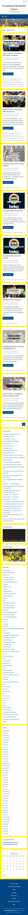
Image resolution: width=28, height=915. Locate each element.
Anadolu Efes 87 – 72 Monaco (10, 499)
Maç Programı (14, 895)
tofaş (4, 703)
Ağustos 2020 (6, 817)
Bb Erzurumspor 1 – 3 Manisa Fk (10, 497)
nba (4, 684)
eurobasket (5, 619)
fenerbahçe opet (6, 647)
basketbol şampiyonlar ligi (9, 593)
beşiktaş (5, 598)
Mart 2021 (5, 803)
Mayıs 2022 (5, 770)
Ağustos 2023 (6, 735)
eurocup (5, 621)
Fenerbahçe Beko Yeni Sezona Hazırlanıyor (13, 455)
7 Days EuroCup (6, 570)
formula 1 (5, 654)
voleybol (5, 721)
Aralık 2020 (5, 810)
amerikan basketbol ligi (8, 572)
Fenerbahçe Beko (14, 883)
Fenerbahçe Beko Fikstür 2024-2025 (11, 434)
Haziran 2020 (6, 821)
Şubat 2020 (5, 831)
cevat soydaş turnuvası (8, 605)
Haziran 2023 (6, 740)
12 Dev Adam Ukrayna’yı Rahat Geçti (11, 462)
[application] (14, 535)
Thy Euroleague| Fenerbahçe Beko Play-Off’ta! (14, 501)
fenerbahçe (5, 626)
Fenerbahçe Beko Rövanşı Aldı (13, 211)
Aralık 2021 (5, 782)
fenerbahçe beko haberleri (12, 84)
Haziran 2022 (6, 768)
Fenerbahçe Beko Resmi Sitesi (10, 844)
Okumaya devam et (8, 74)
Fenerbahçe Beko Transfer (9, 439)
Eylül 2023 (5, 733)
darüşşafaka (6, 610)
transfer (4, 705)
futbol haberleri (6, 661)
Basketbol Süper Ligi (8, 596)
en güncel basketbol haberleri (10, 617)
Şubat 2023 (5, 749)
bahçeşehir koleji (7, 586)
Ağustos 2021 (6, 791)
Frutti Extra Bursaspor (8, 656)
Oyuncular (14, 892)
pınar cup (5, 689)
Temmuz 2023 (6, 737)
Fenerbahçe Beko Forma (8, 453)
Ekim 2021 (5, 786)
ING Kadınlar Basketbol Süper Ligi (11, 675)
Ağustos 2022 (6, 763)
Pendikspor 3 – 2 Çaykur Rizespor (11, 483)
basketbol (7, 79)
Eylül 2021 (5, 789)
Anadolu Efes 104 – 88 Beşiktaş (10, 494)
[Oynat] (4, 540)
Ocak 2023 (5, 752)
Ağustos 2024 (6, 730)
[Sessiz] (21, 540)
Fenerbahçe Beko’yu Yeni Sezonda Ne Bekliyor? (14, 457)
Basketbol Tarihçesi (7, 460)
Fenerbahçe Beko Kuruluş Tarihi (10, 450)
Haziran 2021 (6, 796)
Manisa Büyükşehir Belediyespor (10, 682)
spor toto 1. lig (6, 696)
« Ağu (4, 875)
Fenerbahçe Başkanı (7, 448)
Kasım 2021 (5, 784)
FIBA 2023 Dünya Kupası (9, 649)
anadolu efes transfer (8, 579)
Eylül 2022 (5, 761)
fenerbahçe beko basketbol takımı (11, 635)
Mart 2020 (5, 828)
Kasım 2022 (5, 756)
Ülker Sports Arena (7, 443)
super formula (6, 698)
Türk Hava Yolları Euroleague (18, 86)
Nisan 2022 (5, 772)
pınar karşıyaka (6, 691)
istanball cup (6, 677)
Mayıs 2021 (5, 798)
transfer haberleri (7, 707)
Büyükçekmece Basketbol (9, 603)
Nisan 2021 (5, 801)
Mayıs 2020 (5, 824)
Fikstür (14, 889)
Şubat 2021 (5, 805)
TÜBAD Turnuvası (7, 710)
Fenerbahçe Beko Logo (8, 446)
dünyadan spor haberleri (8, 614)
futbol (4, 658)
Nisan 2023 (5, 745)
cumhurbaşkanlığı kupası (9, 607)
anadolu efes (6, 575)
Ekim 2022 (5, 759)
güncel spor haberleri (8, 670)
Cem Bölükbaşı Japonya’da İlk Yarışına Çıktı (13, 504)
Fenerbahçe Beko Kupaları (14, 901)
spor (10, 86)
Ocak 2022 (5, 779)
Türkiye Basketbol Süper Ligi (9, 717)
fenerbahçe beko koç (8, 640)
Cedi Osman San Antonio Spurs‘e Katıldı (12, 464)
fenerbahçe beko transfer (9, 642)
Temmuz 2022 (6, 765)
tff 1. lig (4, 700)
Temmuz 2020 (6, 819)
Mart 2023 (5, 747)
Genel (19, 84)
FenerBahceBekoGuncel (8, 59)
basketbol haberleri (14, 79)
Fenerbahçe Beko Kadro (8, 436)
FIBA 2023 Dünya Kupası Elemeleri (11, 651)
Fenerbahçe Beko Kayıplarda (12, 300)
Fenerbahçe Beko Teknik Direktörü (11, 441)
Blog (20, 79)
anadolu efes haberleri (8, 577)
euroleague (17, 80)
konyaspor (5, 679)
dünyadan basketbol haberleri (10, 612)
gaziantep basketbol (7, 665)
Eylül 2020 (5, 814)
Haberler (14, 898)
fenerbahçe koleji (7, 644)
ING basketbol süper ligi (8, 672)
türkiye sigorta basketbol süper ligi (11, 719)
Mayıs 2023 (5, 742)
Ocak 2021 (5, 808)
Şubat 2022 (5, 777)
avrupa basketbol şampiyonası (10, 582)
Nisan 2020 (5, 826)
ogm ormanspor (6, 686)
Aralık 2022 (5, 754)
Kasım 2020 (5, 812)
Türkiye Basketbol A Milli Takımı (10, 714)
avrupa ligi (5, 584)
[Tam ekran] (23, 540)
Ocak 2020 (5, 833)
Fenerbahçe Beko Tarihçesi (14, 886)
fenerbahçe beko (6, 82)
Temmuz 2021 (6, 793)
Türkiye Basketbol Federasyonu (10, 842)
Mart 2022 (5, 775)
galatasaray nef (6, 663)
